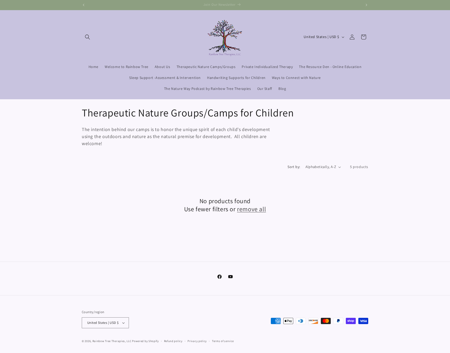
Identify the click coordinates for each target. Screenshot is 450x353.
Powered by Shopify (145, 341)
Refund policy (173, 341)
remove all (251, 209)
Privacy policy (197, 341)
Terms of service (223, 341)
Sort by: (294, 166)
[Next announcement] (366, 5)
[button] (87, 37)
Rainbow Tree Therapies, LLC (112, 341)
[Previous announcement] (83, 5)
